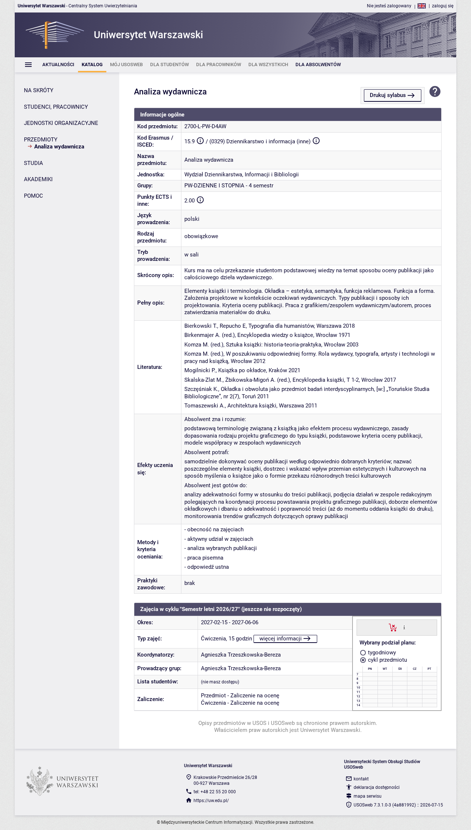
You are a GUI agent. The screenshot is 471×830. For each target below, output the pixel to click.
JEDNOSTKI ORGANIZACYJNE (61, 123)
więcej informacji (280, 638)
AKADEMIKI (38, 179)
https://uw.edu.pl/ (211, 800)
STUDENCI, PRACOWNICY (56, 107)
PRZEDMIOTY (40, 139)
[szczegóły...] (404, 627)
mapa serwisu (368, 796)
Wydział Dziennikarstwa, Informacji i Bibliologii (241, 174)
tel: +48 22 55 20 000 (215, 791)
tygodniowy (381, 652)
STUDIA (33, 163)
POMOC (33, 196)
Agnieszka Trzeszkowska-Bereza (241, 654)
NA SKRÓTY (38, 90)
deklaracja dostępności (377, 787)
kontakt (361, 779)
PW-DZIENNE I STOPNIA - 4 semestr (228, 185)
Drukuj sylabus (388, 95)
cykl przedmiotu (386, 660)
